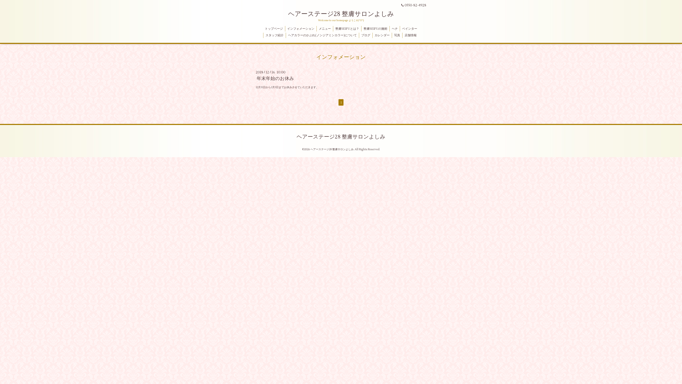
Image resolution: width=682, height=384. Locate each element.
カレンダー (382, 35)
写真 (397, 35)
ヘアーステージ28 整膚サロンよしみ (341, 14)
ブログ (365, 35)
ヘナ (395, 29)
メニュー (325, 29)
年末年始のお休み (275, 79)
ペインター (409, 29)
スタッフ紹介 (275, 35)
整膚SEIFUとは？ (347, 29)
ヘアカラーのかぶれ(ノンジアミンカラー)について (322, 35)
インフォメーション (300, 29)
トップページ (274, 29)
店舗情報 (411, 35)
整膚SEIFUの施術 (375, 29)
